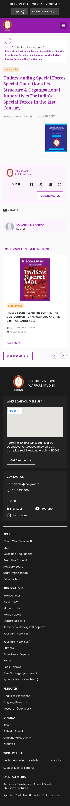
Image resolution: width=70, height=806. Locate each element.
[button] (63, 25)
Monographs (35, 47)
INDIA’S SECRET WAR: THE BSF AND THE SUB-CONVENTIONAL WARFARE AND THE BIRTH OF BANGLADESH (33, 317)
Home (8, 47)
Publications (20, 47)
